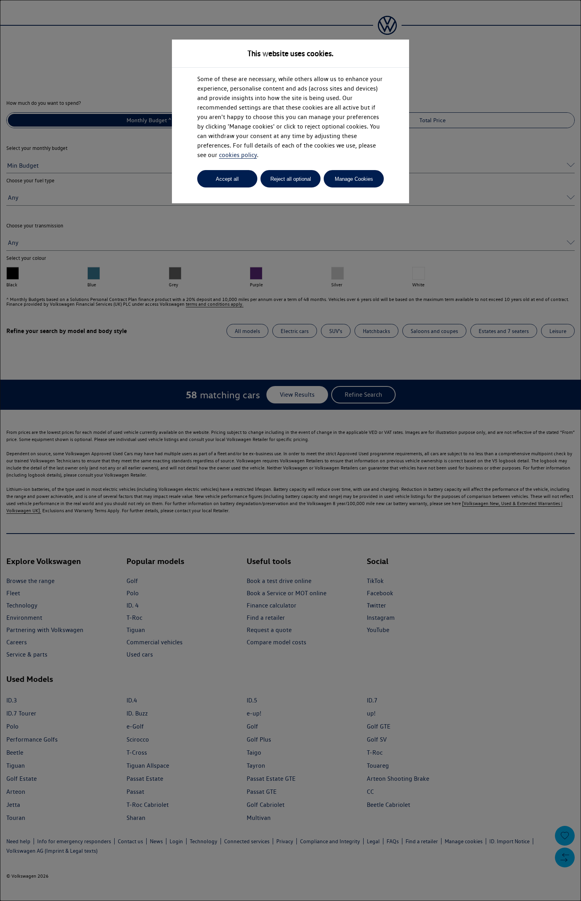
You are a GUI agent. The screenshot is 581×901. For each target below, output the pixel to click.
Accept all (227, 179)
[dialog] (290, 450)
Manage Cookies (354, 179)
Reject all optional (290, 179)
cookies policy (238, 155)
